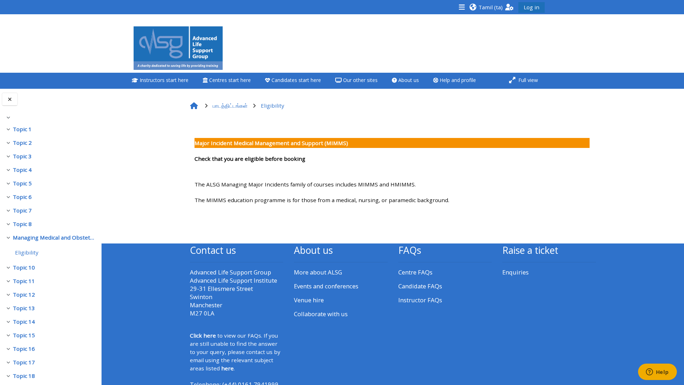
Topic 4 (22, 169)
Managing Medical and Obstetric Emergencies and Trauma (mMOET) (54, 237)
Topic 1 (22, 129)
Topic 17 (24, 362)
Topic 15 (24, 335)
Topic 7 (22, 210)
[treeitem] (50, 117)
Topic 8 (22, 223)
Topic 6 (22, 196)
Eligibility (26, 252)
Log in (531, 7)
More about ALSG (318, 272)
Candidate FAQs (420, 286)
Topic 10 (24, 267)
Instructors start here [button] (163, 80)
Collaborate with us (321, 314)
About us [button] (408, 80)
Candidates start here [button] (295, 80)
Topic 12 (24, 294)
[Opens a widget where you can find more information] (657, 372)
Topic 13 (24, 308)
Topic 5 (22, 183)
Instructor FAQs (420, 300)
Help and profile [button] (457, 80)
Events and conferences (326, 286)
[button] (486, 6)
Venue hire (309, 300)
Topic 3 (22, 156)
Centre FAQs (415, 272)
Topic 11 (24, 280)
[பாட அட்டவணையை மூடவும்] (10, 99)
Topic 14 (24, 321)
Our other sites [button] (360, 80)
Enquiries (515, 272)
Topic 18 (24, 375)
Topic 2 (22, 142)
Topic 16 (24, 348)
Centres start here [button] (229, 80)
